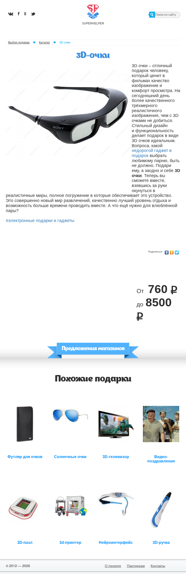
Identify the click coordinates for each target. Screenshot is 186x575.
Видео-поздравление (161, 458)
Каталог (44, 42)
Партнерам (136, 565)
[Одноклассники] (171, 251)
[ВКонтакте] (166, 251)
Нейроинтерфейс (116, 542)
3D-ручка (161, 542)
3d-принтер (70, 542)
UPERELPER (93, 23)
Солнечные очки (70, 457)
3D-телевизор (115, 457)
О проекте (113, 565)
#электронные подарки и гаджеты (40, 220)
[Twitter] (176, 251)
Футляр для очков (25, 457)
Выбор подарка (19, 42)
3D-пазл (24, 542)
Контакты (158, 565)
